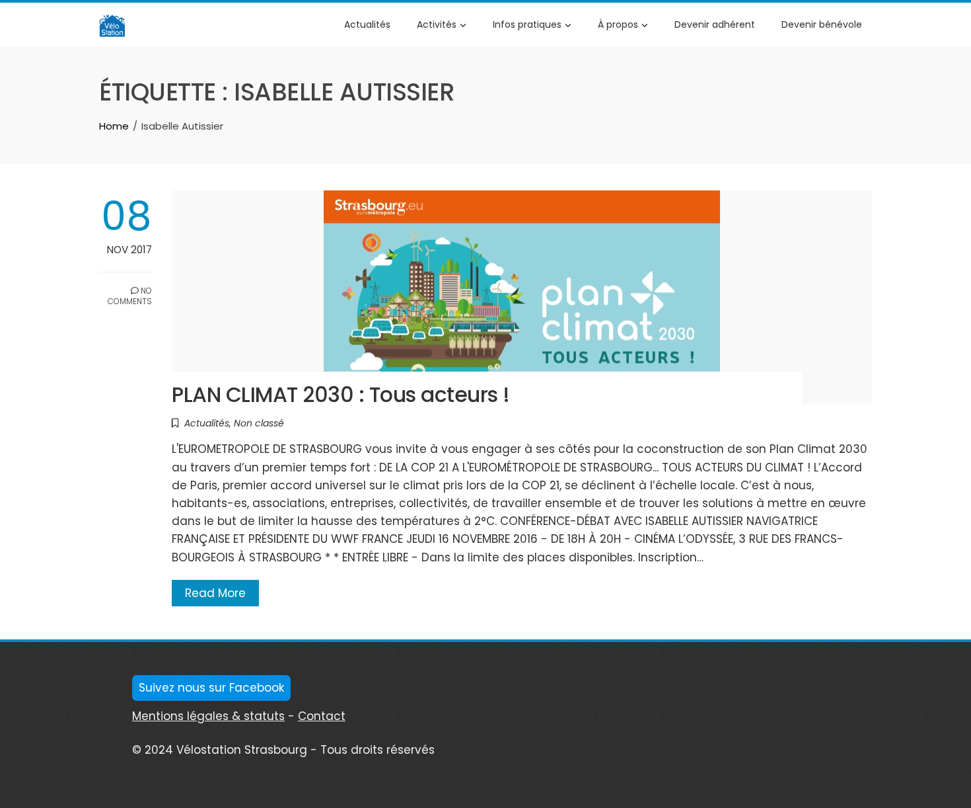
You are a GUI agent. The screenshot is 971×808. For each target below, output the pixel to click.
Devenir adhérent (714, 24)
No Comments (130, 296)
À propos (618, 24)
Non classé (259, 423)
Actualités (367, 24)
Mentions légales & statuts (208, 716)
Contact (321, 716)
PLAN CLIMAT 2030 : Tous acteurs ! (341, 394)
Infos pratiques (527, 24)
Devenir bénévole (821, 24)
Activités (436, 24)
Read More (215, 593)
